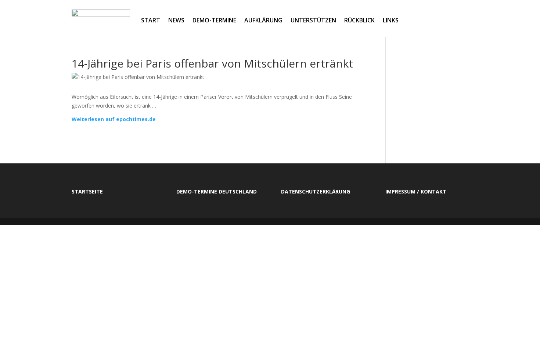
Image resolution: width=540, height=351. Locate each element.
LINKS (391, 20)
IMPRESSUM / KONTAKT (415, 191)
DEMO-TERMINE (214, 20)
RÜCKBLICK (359, 20)
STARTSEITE (87, 191)
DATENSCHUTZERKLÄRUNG (315, 191)
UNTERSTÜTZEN (313, 20)
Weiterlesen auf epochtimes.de (114, 119)
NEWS (176, 20)
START (150, 20)
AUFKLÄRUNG (263, 20)
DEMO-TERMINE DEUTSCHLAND (216, 191)
